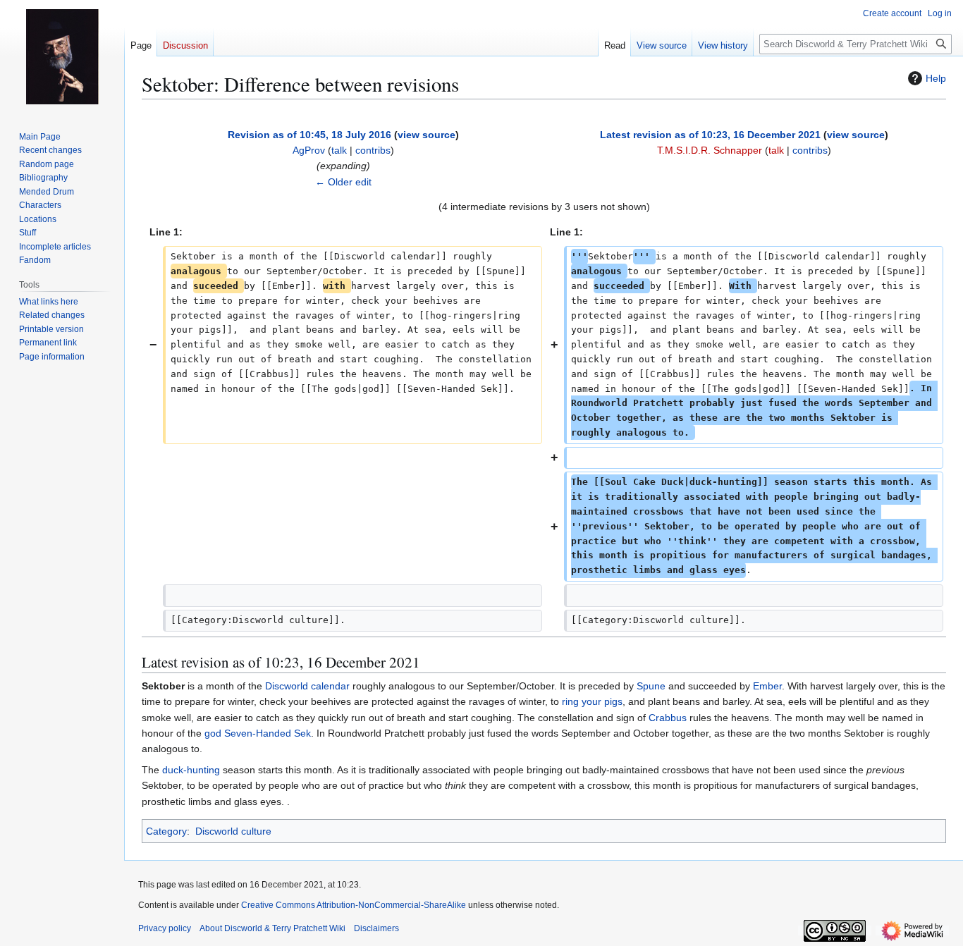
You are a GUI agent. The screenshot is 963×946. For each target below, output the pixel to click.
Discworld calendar (307, 686)
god (212, 733)
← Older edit (343, 182)
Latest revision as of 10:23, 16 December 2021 (710, 134)
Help (936, 78)
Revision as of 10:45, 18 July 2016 (309, 134)
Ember (767, 686)
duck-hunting (191, 769)
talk (339, 150)
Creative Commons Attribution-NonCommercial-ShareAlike (353, 905)
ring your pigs (592, 701)
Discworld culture (233, 831)
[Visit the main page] (62, 56)
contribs (373, 150)
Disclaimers (376, 928)
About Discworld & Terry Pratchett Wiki (272, 928)
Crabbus (668, 717)
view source (426, 134)
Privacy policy (164, 928)
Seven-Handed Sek (267, 733)
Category (166, 831)
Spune (651, 686)
